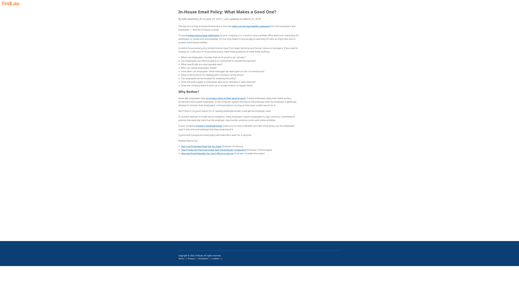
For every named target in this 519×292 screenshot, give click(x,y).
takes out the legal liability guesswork (251, 26)
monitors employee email (209, 125)
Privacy (191, 258)
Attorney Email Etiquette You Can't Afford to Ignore (207, 153)
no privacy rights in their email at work (226, 98)
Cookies (215, 258)
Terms (181, 258)
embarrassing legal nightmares (203, 35)
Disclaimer (203, 258)
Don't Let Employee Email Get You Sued (201, 146)
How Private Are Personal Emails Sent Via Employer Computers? (213, 149)
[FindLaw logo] (12, 4)
